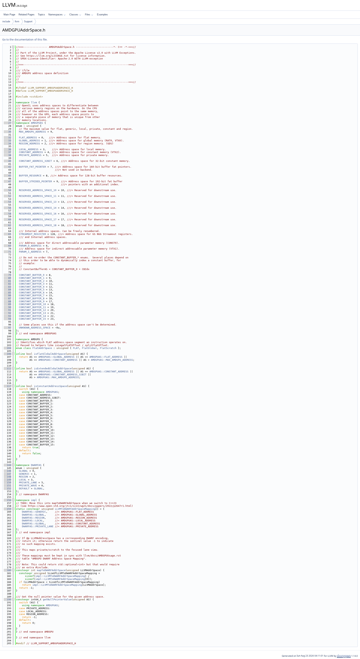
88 (7, 301)
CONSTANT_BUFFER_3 (31, 283)
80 (7, 278)
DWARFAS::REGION (33, 517)
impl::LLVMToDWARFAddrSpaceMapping (60, 576)
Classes (73, 14)
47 (7, 181)
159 (7, 509)
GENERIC (24, 473)
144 (7, 465)
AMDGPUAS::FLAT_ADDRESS (105, 356)
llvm (17, 21)
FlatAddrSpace (42, 348)
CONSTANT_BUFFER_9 (31, 301)
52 (7, 196)
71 (7, 251)
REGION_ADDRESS (29, 143)
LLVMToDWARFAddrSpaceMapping (75, 509)
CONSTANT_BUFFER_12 (32, 310)
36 (7, 149)
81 (7, 281)
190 (7, 599)
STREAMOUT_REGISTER (32, 234)
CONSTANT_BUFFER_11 (32, 307)
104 (7, 348)
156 (7, 500)
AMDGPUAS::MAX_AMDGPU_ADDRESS (112, 359)
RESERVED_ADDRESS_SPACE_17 (37, 219)
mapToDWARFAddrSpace (51, 570)
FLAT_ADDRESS (28, 137)
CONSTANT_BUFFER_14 (32, 316)
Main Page (9, 14)
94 (7, 318)
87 (7, 298)
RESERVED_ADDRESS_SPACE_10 (37, 190)
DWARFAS (36, 465)
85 (7, 292)
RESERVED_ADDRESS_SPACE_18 (37, 225)
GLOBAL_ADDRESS (29, 140)
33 (7, 140)
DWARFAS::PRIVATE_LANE (37, 526)
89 (7, 304)
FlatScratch (108, 348)
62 (7, 225)
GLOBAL (23, 470)
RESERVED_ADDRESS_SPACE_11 (37, 196)
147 (7, 473)
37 (7, 152)
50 (7, 190)
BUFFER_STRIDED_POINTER (35, 181)
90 (7, 307)
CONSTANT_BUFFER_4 (31, 286)
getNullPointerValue (57, 599)
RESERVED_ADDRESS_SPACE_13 (37, 201)
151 (7, 485)
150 (7, 482)
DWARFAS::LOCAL (32, 520)
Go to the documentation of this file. (24, 39)
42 (7, 166)
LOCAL (22, 479)
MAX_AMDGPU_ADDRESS (32, 131)
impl (34, 500)
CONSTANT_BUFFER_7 (31, 295)
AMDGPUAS (37, 122)
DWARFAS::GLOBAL (33, 514)
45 (7, 175)
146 (7, 470)
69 (7, 245)
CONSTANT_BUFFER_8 (31, 298)
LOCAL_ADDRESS (28, 149)
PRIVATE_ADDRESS (30, 155)
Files (87, 14)
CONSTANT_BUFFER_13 (32, 313)
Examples (102, 14)
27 (7, 122)
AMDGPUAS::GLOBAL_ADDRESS (56, 356)
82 (7, 283)
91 (7, 310)
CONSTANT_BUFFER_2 (31, 281)
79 (7, 275)
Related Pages (26, 14)
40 (7, 161)
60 (7, 219)
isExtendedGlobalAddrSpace (52, 368)
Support (28, 21)
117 (7, 386)
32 (7, 137)
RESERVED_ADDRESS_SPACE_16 (37, 213)
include (6, 21)
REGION (23, 476)
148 (7, 476)
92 (7, 313)
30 (7, 131)
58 (7, 213)
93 (7, 316)
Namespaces (55, 14)
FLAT (76, 348)
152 (7, 488)
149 (7, 479)
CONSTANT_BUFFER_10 (32, 304)
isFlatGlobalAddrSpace (49, 353)
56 (7, 207)
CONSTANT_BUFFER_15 (32, 318)
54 (7, 201)
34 (7, 143)
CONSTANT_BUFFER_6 (31, 292)
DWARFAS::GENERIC (34, 511)
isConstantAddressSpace (50, 386)
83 (7, 286)
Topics (41, 14)
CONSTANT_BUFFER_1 (31, 278)
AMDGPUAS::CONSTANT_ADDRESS (57, 359)
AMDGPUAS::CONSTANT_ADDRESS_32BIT (62, 374)
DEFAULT (24, 488)
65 (7, 234)
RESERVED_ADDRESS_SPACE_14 (37, 207)
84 (7, 289)
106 (7, 353)
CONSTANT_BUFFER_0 (31, 275)
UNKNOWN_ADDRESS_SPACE (34, 327)
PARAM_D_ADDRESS (30, 245)
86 (7, 295)
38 (7, 155)
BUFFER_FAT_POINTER (32, 166)
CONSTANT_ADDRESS (31, 152)
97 (7, 327)
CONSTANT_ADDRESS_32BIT (35, 161)
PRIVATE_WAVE (28, 485)
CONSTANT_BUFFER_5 (31, 289)
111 (7, 368)
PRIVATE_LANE (28, 482)
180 (7, 570)
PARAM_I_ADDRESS (30, 251)
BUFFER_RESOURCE (30, 175)
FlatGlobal (89, 348)
